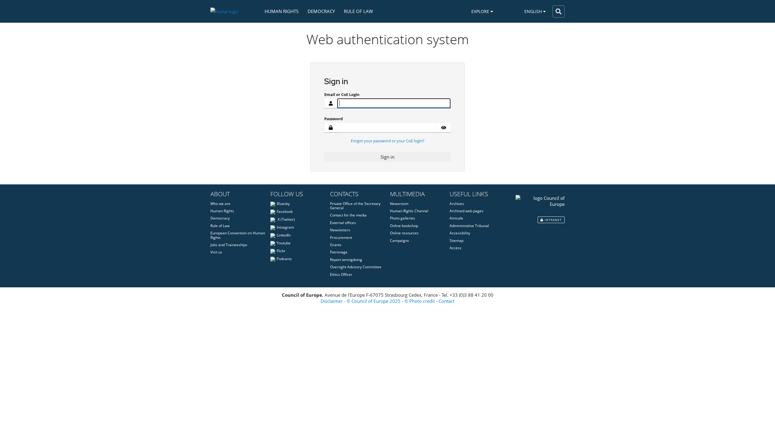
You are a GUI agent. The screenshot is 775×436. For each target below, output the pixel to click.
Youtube (284, 243)
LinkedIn (284, 235)
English (533, 11)
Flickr (281, 250)
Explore (480, 11)
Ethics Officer (341, 274)
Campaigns (399, 240)
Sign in (387, 157)
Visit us (216, 252)
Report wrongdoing (346, 259)
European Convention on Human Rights (237, 235)
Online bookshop (404, 225)
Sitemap (456, 240)
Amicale (456, 218)
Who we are (220, 203)
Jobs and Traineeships (228, 244)
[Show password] (444, 128)
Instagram (285, 227)
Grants (335, 244)
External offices (343, 222)
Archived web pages (466, 210)
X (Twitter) (286, 219)
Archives (457, 203)
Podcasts (284, 258)
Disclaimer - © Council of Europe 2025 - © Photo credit (378, 301)
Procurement (341, 237)
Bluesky (283, 203)
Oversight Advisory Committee (355, 266)
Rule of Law (358, 11)
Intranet (552, 220)
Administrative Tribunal (469, 225)
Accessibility (460, 233)
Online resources (404, 233)
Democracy (321, 11)
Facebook (285, 211)
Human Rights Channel (409, 210)
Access (455, 247)
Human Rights (281, 11)
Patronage (339, 252)
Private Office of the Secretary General (355, 205)
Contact (446, 301)
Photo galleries (402, 218)
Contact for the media (348, 215)
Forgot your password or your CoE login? (387, 141)
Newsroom (399, 203)
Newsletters (340, 230)
